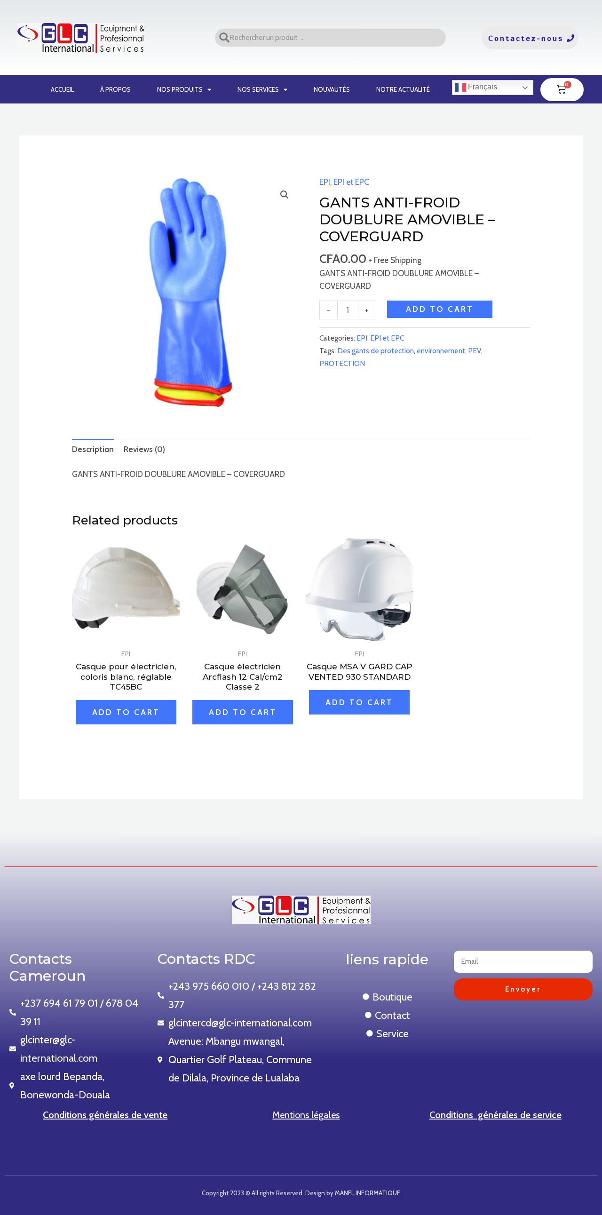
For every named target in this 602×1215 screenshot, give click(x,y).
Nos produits (180, 89)
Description (93, 449)
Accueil (62, 89)
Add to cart (440, 309)
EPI (324, 182)
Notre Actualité (403, 89)
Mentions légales (306, 1114)
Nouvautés (332, 89)
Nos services (258, 89)
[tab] (93, 449)
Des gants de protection (375, 350)
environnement (441, 350)
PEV (474, 350)
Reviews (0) (144, 449)
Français (481, 87)
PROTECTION (342, 363)
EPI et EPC (351, 182)
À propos (115, 89)
